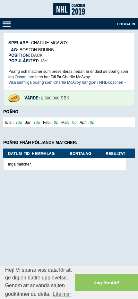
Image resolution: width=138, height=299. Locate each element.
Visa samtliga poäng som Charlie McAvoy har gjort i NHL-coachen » (67, 82)
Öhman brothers (29, 76)
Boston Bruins (37, 50)
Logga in (126, 23)
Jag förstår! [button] (106, 282)
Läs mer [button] (62, 294)
